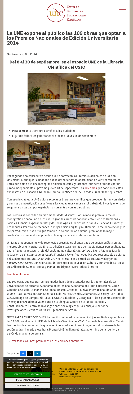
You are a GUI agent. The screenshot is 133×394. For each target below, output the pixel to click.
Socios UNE (99, 388)
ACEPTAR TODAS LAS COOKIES (28, 374)
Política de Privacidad (80, 388)
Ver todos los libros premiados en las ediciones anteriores (47, 340)
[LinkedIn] (37, 353)
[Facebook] (23, 353)
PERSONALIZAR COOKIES (27, 380)
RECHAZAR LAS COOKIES (27, 385)
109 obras (91, 188)
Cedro (75, 390)
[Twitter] (30, 353)
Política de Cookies (62, 388)
